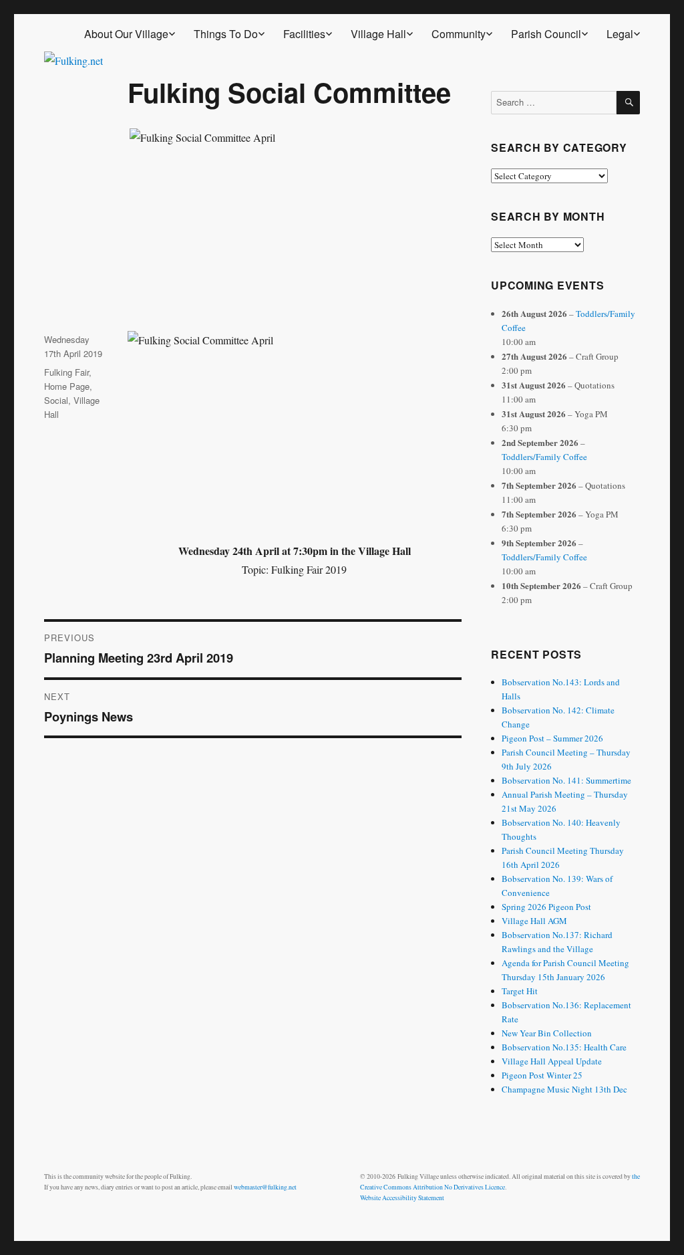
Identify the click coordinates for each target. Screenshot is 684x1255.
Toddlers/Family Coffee (544, 457)
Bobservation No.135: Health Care (564, 1047)
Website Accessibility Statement (402, 1197)
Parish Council (546, 33)
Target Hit (520, 991)
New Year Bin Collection (547, 1033)
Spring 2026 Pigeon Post (546, 907)
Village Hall (378, 33)
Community (459, 33)
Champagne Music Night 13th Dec (564, 1089)
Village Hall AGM (534, 921)
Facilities (304, 33)
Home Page (67, 386)
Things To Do (226, 33)
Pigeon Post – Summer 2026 (552, 738)
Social (56, 400)
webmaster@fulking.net (265, 1187)
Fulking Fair (66, 372)
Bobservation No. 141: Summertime (566, 780)
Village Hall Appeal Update (552, 1061)
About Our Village (126, 33)
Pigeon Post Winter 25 (542, 1075)
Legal (620, 33)
